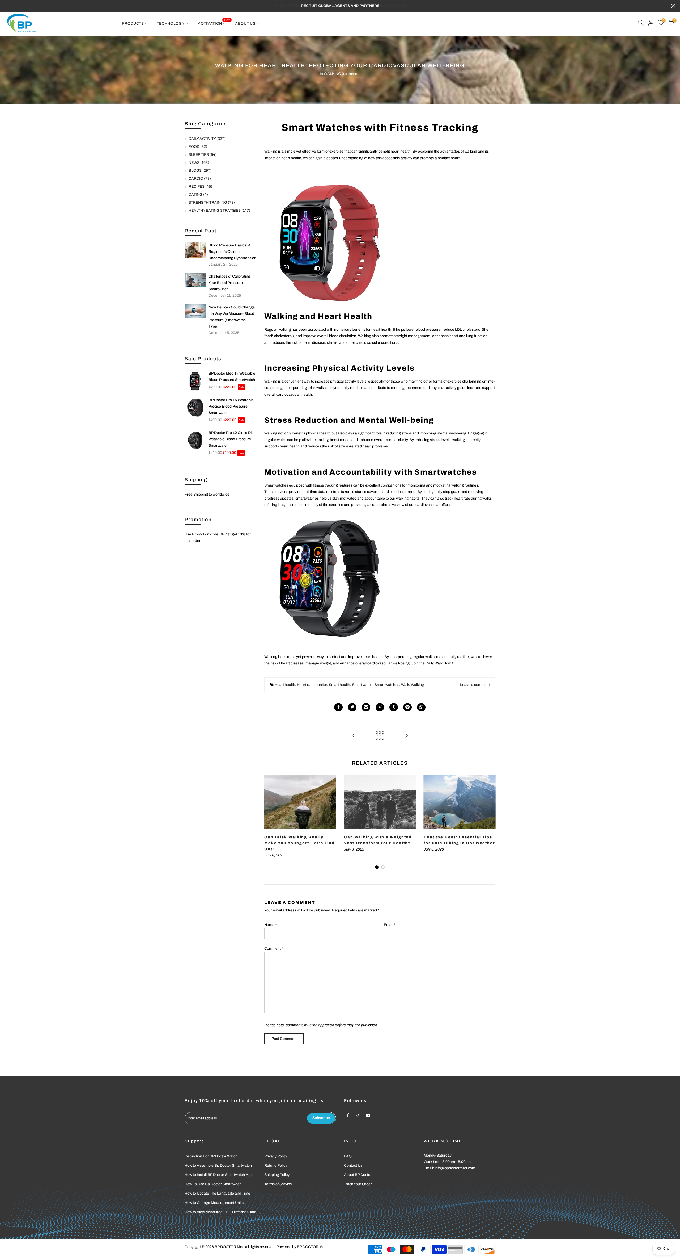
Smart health (339, 685)
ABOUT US (245, 24)
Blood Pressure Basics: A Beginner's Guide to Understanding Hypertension (232, 251)
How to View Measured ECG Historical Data (220, 1212)
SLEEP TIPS (202, 155)
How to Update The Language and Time (217, 1193)
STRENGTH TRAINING (212, 202)
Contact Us (353, 1165)
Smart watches (387, 685)
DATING (198, 194)
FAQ (348, 1156)
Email (390, 925)
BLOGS (200, 171)
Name (270, 925)
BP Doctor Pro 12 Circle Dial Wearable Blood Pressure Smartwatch (231, 439)
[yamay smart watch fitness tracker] (328, 241)
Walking (417, 685)
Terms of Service (278, 1184)
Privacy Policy (275, 1156)
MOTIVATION (213, 22)
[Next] (490, 822)
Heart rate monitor (312, 685)
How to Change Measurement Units (214, 1203)
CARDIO (200, 179)
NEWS (199, 163)
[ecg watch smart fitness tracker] (328, 577)
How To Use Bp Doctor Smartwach (213, 1184)
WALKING (332, 74)
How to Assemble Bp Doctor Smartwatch (218, 1165)
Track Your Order (358, 1184)
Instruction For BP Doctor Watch (211, 1156)
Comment (273, 949)
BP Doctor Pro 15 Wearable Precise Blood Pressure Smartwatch (231, 406)
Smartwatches (276, 485)
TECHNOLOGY (170, 24)
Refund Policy (275, 1165)
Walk (405, 685)
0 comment (351, 74)
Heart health (285, 685)
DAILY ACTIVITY (207, 139)
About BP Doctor (358, 1175)
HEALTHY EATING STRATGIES (219, 210)
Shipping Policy (277, 1175)
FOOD (198, 147)
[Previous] (269, 822)
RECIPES (200, 187)
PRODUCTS (133, 24)
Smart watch (362, 685)
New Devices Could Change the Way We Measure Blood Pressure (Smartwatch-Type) (232, 316)
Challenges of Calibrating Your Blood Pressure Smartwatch (229, 282)
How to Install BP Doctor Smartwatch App (219, 1175)
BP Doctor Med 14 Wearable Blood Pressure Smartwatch (232, 376)
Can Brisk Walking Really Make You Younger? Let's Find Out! (299, 843)
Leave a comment (475, 685)
